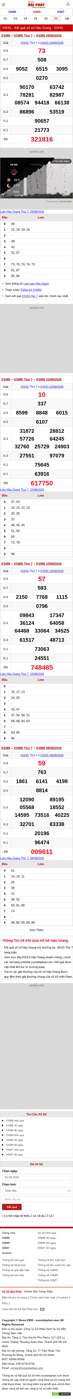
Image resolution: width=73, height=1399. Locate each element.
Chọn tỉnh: (9, 1184)
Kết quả (12, 1207)
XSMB (12, 11)
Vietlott (6, 1253)
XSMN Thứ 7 (23, 35)
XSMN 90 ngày (14, 1144)
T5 (35, 18)
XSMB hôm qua (15, 1120)
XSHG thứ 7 (30, 296)
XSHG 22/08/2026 (51, 386)
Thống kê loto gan (13, 1260)
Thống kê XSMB (48, 1270)
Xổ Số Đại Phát (12, 1291)
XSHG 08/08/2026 (51, 755)
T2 (5, 18)
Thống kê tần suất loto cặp (54, 1265)
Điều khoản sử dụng (14, 1297)
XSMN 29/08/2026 (49, 35)
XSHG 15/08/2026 (51, 571)
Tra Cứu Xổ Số (36, 1114)
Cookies (63, 1297)
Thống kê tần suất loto (51, 1260)
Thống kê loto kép (13, 1275)
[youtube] (41, 1310)
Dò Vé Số (36, 1164)
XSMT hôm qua (15, 1149)
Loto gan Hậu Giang (36, 283)
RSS (4, 1303)
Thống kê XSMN (30, 289)
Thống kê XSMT (48, 1280)
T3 (15, 18)
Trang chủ (8, 1232)
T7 (56, 18)
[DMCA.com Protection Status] (61, 1393)
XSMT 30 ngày (47, 1247)
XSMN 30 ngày (14, 1140)
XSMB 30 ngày (14, 1125)
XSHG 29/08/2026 (51, 42)
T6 (45, 18)
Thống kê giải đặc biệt (15, 1270)
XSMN (37, 11)
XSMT (61, 11)
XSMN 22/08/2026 (49, 379)
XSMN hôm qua (15, 1135)
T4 (25, 18)
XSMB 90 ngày (14, 1130)
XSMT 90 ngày (14, 1154)
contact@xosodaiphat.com (26, 1367)
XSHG (24, 42)
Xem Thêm (36, 930)
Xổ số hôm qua (47, 1232)
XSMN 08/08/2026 (49, 748)
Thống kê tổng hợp (14, 1265)
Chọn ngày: (10, 1171)
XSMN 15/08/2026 (49, 563)
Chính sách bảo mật (42, 1297)
